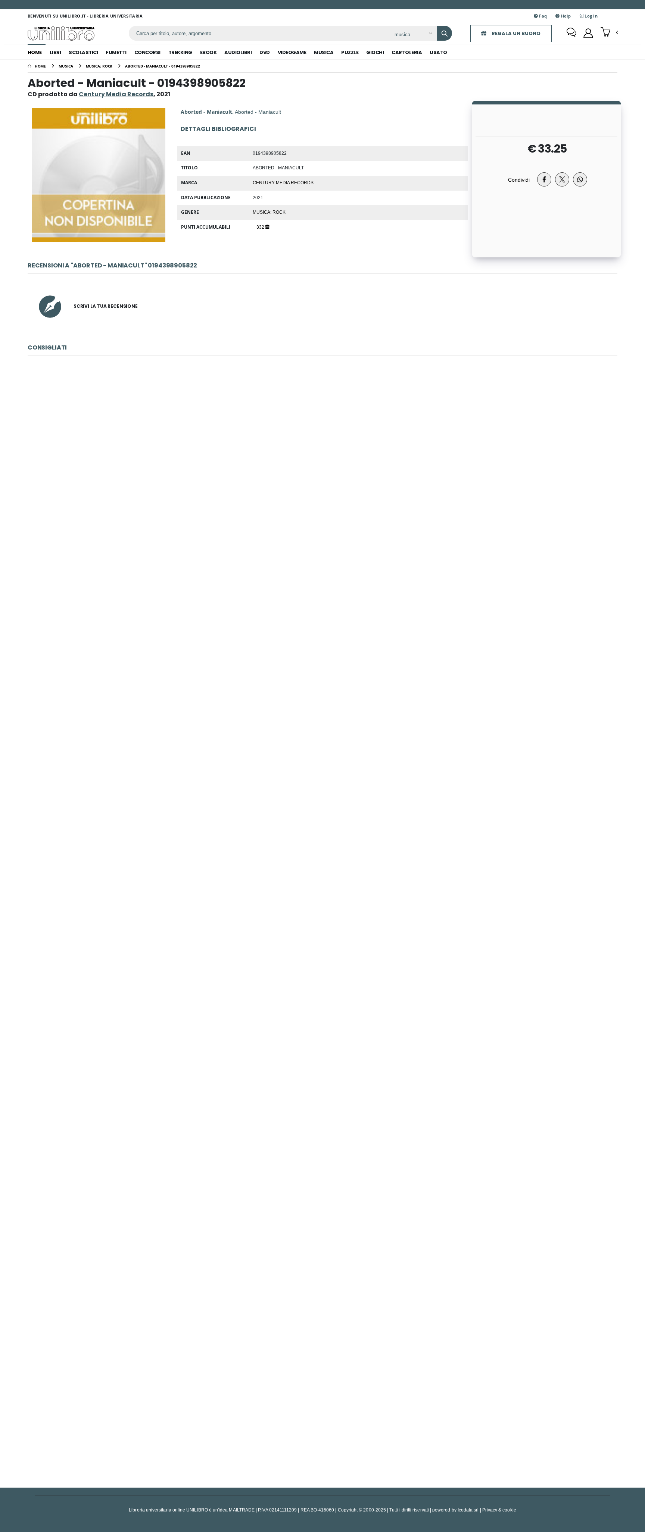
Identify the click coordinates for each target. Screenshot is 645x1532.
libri (55, 52)
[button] (609, 33)
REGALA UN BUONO (515, 33)
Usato (438, 52)
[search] (444, 33)
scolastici (83, 52)
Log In (590, 16)
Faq (542, 16)
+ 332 (259, 227)
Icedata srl (468, 1510)
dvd (264, 52)
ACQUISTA (326, 529)
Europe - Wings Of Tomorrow (322, 660)
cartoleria (407, 52)
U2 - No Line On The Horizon (322, 1400)
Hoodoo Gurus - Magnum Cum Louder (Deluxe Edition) (322, 1215)
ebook (208, 52)
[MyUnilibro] (588, 33)
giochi (375, 52)
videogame (292, 52)
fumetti (116, 52)
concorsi (147, 52)
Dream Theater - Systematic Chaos (322, 845)
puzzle (349, 52)
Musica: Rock (269, 212)
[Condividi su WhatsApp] (580, 179)
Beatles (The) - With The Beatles (322, 475)
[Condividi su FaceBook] (544, 179)
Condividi (519, 179)
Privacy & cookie (499, 1510)
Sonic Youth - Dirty (322, 1030)
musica (323, 52)
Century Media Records (283, 182)
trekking (180, 52)
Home (35, 52)
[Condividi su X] (562, 179)
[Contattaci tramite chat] (571, 33)
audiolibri (238, 52)
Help (565, 16)
